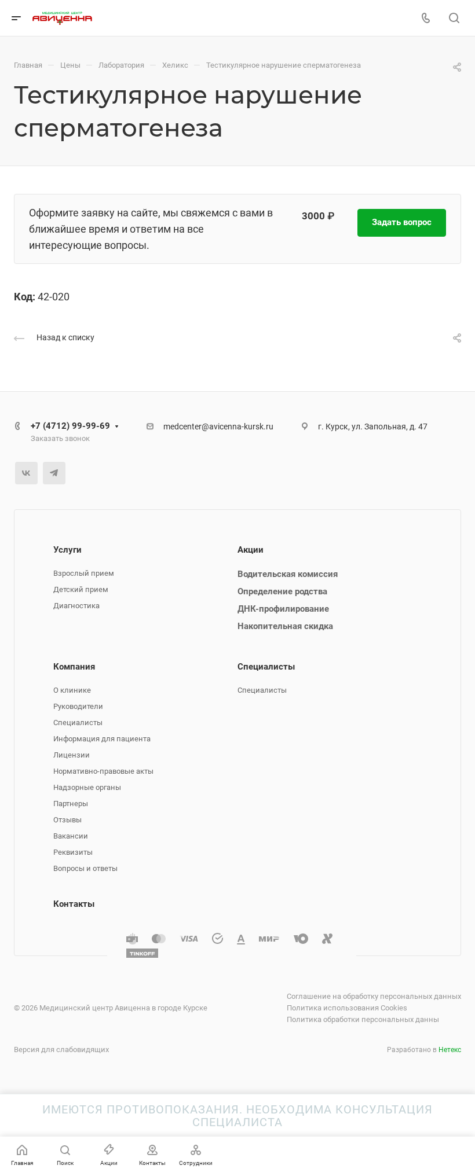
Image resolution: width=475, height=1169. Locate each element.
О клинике (72, 690)
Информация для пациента (102, 738)
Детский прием (80, 589)
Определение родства (282, 591)
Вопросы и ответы (85, 868)
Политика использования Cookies (347, 1007)
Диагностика (76, 605)
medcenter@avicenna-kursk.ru (218, 426)
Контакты (73, 904)
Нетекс (450, 1050)
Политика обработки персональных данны (363, 1019)
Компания (74, 666)
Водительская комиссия (287, 574)
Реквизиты (73, 852)
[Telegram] (54, 473)
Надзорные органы (87, 787)
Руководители (78, 706)
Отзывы (67, 819)
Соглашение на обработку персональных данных (374, 996)
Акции (250, 550)
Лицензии (71, 755)
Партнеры (70, 803)
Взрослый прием (83, 573)
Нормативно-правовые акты (103, 771)
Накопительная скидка (285, 626)
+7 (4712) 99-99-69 (70, 426)
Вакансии (70, 836)
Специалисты (78, 722)
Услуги (67, 550)
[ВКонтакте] (26, 473)
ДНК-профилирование (283, 609)
